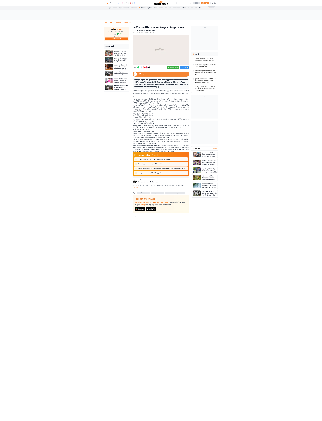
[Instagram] (122, 3)
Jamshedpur (127, 22)
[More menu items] (202, 8)
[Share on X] (149, 67)
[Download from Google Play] (140, 209)
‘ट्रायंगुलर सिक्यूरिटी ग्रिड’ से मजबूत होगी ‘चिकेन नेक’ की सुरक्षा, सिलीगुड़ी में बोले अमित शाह (205, 72)
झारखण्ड (115, 8)
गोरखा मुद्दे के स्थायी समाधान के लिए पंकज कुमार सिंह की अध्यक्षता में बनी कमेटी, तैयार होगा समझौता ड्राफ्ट (205, 88)
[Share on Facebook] (141, 67)
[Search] (190, 3)
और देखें (214, 148)
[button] (161, 50)
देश (196, 8)
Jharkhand (118, 22)
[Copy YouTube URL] (144, 67)
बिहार (120, 8)
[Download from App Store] (151, 209)
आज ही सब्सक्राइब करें (116, 39)
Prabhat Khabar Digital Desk (149, 182)
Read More (135, 187)
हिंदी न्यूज (143, 205)
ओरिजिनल (142, 8)
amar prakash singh (157, 193)
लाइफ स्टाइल (176, 8)
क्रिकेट (162, 202)
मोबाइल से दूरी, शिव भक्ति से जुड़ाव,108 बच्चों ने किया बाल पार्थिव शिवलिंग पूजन (157, 164)
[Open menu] (105, 8)
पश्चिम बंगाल (134, 8)
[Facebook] (118, 3)
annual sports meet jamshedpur (175, 193)
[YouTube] (130, 3)
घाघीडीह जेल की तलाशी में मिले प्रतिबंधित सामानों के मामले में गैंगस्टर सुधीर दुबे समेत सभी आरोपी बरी (161, 168)
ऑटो (170, 8)
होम (110, 8)
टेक (166, 8)
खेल (192, 8)
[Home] (161, 3)
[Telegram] (134, 3)
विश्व (200, 8)
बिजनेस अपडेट (152, 202)
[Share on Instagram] (146, 67)
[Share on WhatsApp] (138, 67)
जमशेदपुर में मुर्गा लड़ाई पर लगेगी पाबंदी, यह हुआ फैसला (151, 173)
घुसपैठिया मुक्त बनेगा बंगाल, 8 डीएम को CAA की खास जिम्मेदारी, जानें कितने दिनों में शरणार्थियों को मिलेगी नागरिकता (205, 80)
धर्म (188, 8)
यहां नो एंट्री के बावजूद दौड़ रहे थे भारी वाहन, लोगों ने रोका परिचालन (154, 159)
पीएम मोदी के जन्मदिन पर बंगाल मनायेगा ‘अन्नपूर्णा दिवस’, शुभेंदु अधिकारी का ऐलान (204, 59)
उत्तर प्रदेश (126, 8)
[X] (126, 3)
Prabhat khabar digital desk (146, 31)
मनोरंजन (161, 8)
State (111, 22)
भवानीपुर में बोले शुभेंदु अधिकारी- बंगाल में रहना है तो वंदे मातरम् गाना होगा (205, 65)
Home (105, 22)
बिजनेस (155, 8)
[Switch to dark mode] (196, 3)
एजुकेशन (149, 8)
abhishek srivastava (143, 193)
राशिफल (184, 8)
